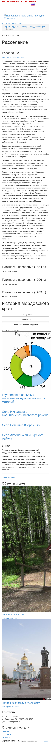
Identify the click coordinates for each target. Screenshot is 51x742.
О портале (6, 734)
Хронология (25, 319)
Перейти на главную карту (11, 22)
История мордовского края (33, 26)
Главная (5, 731)
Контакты (6, 736)
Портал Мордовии (11, 26)
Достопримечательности (11, 618)
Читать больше (8, 477)
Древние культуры (25, 314)
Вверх (46, 740)
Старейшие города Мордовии (25, 324)
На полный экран (9, 271)
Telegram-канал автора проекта (19, 1)
